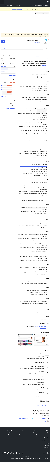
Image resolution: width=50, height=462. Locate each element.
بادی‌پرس (46, 447)
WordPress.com (44, 441)
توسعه (26, 48)
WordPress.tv (20, 437)
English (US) (3, 66)
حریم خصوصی (46, 437)
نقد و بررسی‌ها (39, 48)
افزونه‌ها (35, 434)
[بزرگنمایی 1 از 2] (47, 336)
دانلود (3, 41)
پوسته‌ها (35, 432)
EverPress (36, 42)
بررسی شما (13, 96)
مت (47, 443)
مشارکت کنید (9, 430)
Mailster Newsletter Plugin (25, 418)
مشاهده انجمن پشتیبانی (10, 108)
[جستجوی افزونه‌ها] (36, 13)
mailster (3, 71)
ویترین (35, 430)
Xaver (45, 421)
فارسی (44, 453)
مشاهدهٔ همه (3, 96)
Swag (10, 437)
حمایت (10, 434)
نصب (32, 48)
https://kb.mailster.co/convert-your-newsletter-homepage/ (33, 166)
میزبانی (47, 434)
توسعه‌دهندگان (21, 434)
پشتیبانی (3, 48)
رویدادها (10, 432)
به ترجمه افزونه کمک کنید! (17, 9)
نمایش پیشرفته (12, 75)
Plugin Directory (45, 5)
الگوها (35, 437)
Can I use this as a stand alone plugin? (40, 405)
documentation (45, 58)
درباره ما (47, 430)
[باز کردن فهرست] (2, 2)
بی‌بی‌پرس (46, 445)
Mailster (37, 56)
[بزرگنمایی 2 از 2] (31, 336)
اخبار (48, 432)
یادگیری (22, 430)
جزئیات (46, 48)
